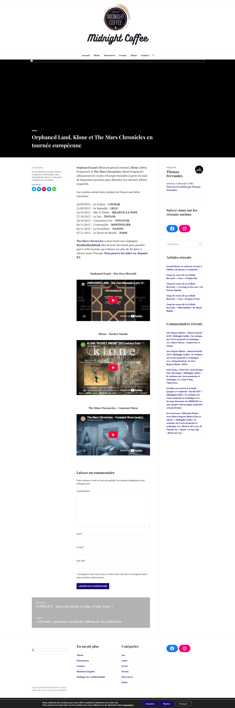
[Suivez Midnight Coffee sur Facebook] (172, 228)
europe (42, 172)
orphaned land (51, 175)
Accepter (150, 704)
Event (125, 666)
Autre (125, 660)
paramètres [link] (128, 705)
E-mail (81, 547)
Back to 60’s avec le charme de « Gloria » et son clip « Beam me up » (184, 429)
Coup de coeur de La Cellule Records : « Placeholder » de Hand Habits (184, 307)
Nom (80, 533)
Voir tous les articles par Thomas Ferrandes (183, 188)
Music (97, 55)
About (133, 55)
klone (50, 172)
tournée (49, 180)
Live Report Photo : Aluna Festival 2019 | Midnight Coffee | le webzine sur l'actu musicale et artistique (184, 336)
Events (122, 55)
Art (123, 655)
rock (48, 177)
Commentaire (83, 490)
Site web (81, 560)
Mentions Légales (86, 671)
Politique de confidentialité (91, 676)
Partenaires (83, 660)
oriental (37, 175)
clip (35, 172)
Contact (145, 55)
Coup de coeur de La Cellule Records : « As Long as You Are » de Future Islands (184, 287)
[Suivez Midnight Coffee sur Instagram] (184, 228)
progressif (38, 177)
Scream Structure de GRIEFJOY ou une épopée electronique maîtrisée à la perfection (184, 404)
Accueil (85, 55)
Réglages (183, 704)
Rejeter (166, 704)
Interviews (109, 55)
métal (58, 172)
